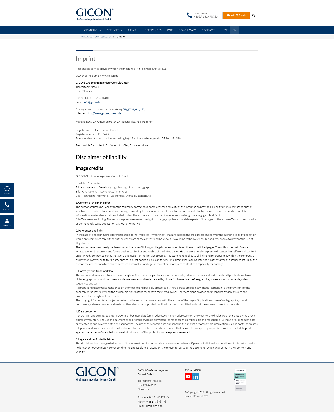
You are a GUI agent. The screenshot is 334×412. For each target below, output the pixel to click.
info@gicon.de (92, 102)
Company (91, 30)
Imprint (188, 396)
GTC (206, 396)
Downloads (187, 30)
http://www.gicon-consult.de (104, 113)
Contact (208, 30)
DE (226, 30)
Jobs (170, 30)
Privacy (198, 396)
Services (113, 30)
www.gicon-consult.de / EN (96, 36)
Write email (236, 15)
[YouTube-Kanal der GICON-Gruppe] (188, 378)
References (153, 30)
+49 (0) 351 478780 (205, 16)
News (132, 30)
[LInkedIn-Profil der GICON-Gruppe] (196, 378)
